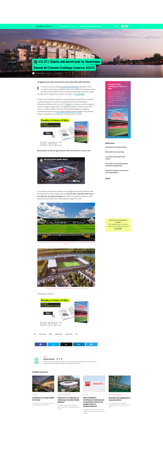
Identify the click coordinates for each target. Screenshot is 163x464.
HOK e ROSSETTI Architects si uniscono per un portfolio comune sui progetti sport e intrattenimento (93, 402)
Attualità (35, 55)
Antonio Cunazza (49, 359)
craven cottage (42, 334)
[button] (33, 26)
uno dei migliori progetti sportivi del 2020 (68, 111)
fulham (50, 334)
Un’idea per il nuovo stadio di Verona (116, 147)
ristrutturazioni (58, 334)
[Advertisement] (81, 12)
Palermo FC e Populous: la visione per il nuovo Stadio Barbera (68, 400)
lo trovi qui (118, 228)
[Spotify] (126, 26)
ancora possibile (79, 94)
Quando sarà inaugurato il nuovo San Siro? (119, 399)
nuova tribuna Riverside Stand (69, 87)
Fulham (68, 104)
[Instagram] (122, 26)
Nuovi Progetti (66, 394)
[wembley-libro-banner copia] (66, 132)
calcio (34, 334)
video (76, 334)
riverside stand (68, 334)
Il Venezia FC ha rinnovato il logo (114, 152)
